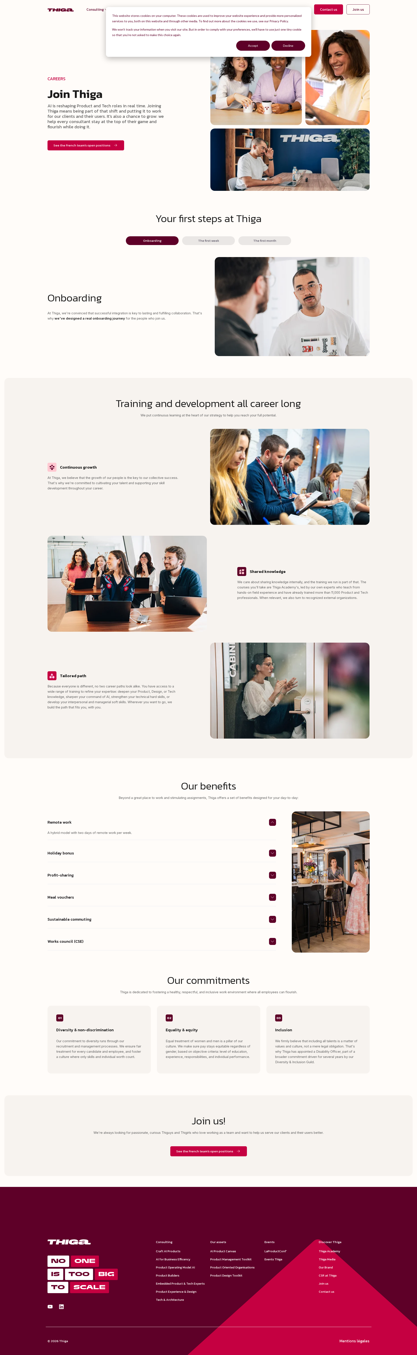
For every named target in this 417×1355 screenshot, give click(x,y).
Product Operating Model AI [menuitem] (175, 1267)
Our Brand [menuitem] (326, 1267)
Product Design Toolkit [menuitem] (226, 1275)
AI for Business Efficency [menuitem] (173, 1259)
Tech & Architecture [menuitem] (170, 1300)
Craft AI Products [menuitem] (168, 1251)
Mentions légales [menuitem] (354, 1341)
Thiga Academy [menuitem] (329, 1251)
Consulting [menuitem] (95, 9)
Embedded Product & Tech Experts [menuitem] (180, 1283)
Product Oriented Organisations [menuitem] (232, 1267)
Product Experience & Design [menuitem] (176, 1291)
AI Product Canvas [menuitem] (223, 1251)
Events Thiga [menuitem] (273, 1259)
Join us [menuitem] (323, 1283)
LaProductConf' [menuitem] (275, 1251)
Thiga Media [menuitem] (327, 1259)
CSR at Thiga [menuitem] (327, 1275)
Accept (253, 45)
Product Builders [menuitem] (167, 1275)
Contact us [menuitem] (326, 1291)
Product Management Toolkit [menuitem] (231, 1259)
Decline (288, 45)
